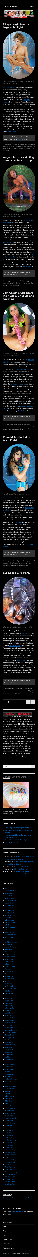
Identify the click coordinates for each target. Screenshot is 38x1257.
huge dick (26, 282)
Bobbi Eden (9, 944)
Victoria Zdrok (10, 1182)
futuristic (5, 426)
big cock (20, 107)
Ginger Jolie (9, 1001)
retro (30, 146)
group (30, 690)
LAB (4, 692)
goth (11, 562)
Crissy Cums (9, 962)
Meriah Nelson (10, 1076)
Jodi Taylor (8, 1025)
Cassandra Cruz (10, 954)
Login (19, 139)
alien (15, 280)
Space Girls (7, 1198)
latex (17, 146)
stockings (28, 563)
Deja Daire (8, 984)
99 (6, 888)
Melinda (7, 1072)
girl (15, 426)
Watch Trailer (12, 131)
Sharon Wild (9, 1130)
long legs (26, 146)
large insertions (11, 146)
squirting (26, 428)
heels (17, 562)
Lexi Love (8, 1057)
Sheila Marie (9, 1135)
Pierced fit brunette (10, 498)
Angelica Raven (10, 915)
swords (5, 565)
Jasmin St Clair (10, 1018)
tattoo (9, 565)
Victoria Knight (18, 688)
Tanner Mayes (10, 1162)
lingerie (18, 522)
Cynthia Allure (10, 966)
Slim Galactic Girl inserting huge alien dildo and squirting (18, 295)
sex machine (18, 563)
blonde (10, 690)
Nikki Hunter (9, 1096)
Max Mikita (9, 1069)
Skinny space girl (9, 87)
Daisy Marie (9, 971)
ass (18, 424)
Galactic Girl (9, 998)
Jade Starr (8, 1010)
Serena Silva (9, 1125)
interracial (12, 283)
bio (7, 690)
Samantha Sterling (11, 1118)
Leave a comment (14, 285)
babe (21, 424)
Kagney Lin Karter (11, 1030)
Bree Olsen (8, 949)
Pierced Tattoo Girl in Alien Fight (16, 439)
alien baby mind (14, 645)
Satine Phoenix (10, 1123)
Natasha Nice (9, 1091)
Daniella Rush (9, 424)
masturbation (27, 562)
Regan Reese (9, 1116)
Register (6, 1231)
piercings (5, 563)
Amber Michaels (10, 900)
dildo (25, 424)
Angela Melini (9, 913)
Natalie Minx (9, 1089)
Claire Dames (9, 959)
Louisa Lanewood (11, 1064)
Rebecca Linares (10, 1113)
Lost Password (8, 1239)
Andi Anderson (10, 910)
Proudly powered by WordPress (21, 1253)
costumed (6, 282)
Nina (6, 1103)
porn (16, 283)
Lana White (9, 1047)
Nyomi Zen (8, 1106)
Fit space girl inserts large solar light (16, 26)
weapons (14, 565)
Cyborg (7, 964)
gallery (15, 282)
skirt (9, 148)
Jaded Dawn (9, 1013)
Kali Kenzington (10, 1032)
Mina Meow (9, 1084)
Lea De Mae (9, 1050)
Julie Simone (9, 1028)
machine (17, 692)
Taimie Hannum (10, 1155)
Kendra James (9, 1037)
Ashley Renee (9, 932)
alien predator (26, 633)
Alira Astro (8, 895)
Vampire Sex (26, 1198)
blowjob (28, 280)
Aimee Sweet (9, 891)
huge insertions (20, 426)
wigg (9, 429)
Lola (6, 1062)
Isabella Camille (9, 688)
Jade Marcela (8, 280)
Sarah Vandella (10, 1120)
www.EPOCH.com (17, 1212)
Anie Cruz (8, 917)
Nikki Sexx (8, 1101)
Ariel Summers (10, 922)
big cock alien (21, 660)
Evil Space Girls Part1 (23, 866)
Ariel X (7, 925)
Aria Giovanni (9, 920)
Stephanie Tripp (10, 1152)
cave (32, 280)
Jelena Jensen (9, 1020)
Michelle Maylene (11, 1079)
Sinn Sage (8, 1142)
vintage (5, 429)
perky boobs (6, 428)
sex (23, 283)
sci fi (13, 563)
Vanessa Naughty (11, 1172)
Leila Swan (8, 1052)
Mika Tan (8, 1081)
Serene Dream (9, 560)
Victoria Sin (9, 1179)
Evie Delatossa (10, 996)
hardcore (20, 282)
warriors (5, 693)
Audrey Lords (9, 937)
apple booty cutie (17, 384)
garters (5, 562)
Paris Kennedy (10, 1108)
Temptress (8, 1164)
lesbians (11, 692)
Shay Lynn (8, 1133)
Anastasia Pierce (10, 908)
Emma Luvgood (10, 988)
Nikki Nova (8, 1098)
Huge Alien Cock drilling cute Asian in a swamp (18, 159)
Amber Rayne (9, 903)
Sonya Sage (9, 1145)
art (13, 144)
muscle (31, 426)
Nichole (7, 1094)
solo (18, 428)
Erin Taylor (8, 991)
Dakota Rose (9, 976)
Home (5, 1226)
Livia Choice (9, 1059)
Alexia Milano (9, 893)
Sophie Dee (9, 1147)
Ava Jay (7, 940)
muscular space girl (22, 369)
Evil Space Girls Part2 (16, 572)
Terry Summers (10, 1167)
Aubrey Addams (10, 935)
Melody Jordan (10, 1074)
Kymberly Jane (10, 1045)
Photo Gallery (9, 1111)
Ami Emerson (9, 905)
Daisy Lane (8, 969)
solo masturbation (22, 148)
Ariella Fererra (10, 927)
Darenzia (8, 981)
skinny (6, 148)
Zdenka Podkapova (11, 1184)
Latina (21, 146)
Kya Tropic (8, 1040)
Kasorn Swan (9, 1035)
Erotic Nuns (16, 1198)
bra (19, 560)
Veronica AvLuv (10, 1174)
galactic (11, 426)
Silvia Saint (9, 1138)
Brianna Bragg (10, 952)
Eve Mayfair (9, 993)
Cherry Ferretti (10, 957)
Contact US (7, 1244)
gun (14, 562)
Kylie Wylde (9, 1042)
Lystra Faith (9, 1067)
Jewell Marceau (10, 1023)
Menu (32, 6)
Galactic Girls (10, 6)
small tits (14, 148)
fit (23, 144)
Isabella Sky (8, 144)
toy (30, 428)
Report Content (8, 1248)
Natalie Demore (10, 1086)
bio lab (17, 144)
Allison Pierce (9, 898)
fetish (21, 144)
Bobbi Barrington (11, 942)
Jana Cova (8, 1015)
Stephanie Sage (10, 1150)
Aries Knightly (10, 930)
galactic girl (28, 144)
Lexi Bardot (9, 1054)
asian (18, 280)
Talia (6, 1157)
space (21, 428)
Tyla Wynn (8, 1169)
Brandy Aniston (10, 947)
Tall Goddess (9, 1160)
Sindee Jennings (10, 1140)
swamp (5, 285)
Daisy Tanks (9, 974)
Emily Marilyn (9, 986)
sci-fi (20, 283)
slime (25, 283)
